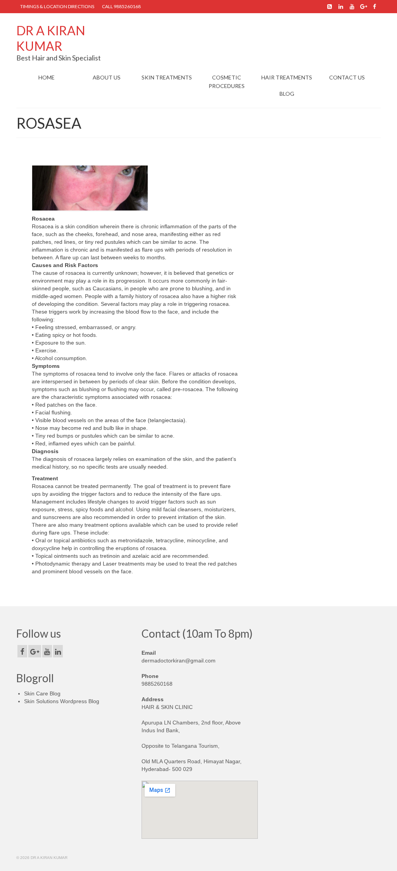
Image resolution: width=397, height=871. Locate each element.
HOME (46, 77)
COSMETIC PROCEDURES (227, 81)
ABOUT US (107, 77)
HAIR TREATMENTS (286, 77)
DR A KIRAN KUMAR (50, 38)
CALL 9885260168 (121, 6)
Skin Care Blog (42, 693)
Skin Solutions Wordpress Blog (61, 701)
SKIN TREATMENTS (167, 77)
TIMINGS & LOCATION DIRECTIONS (57, 6)
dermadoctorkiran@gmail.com (179, 660)
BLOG (287, 93)
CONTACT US (347, 77)
